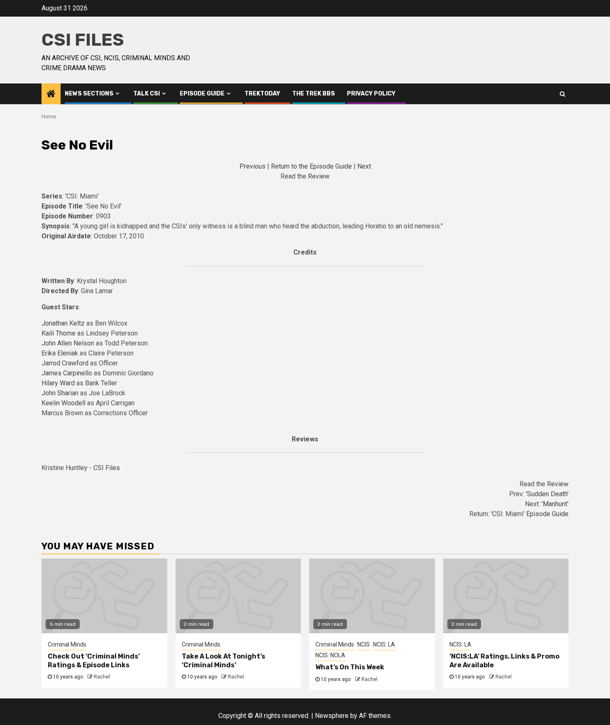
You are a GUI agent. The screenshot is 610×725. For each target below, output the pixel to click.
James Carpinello (66, 373)
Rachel (102, 677)
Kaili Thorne (58, 333)
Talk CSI (146, 93)
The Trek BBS (313, 93)
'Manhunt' (555, 504)
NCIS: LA (384, 644)
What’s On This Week (349, 667)
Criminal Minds (67, 644)
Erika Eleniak (59, 353)
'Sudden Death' (547, 494)
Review (318, 176)
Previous (252, 166)
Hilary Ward (58, 383)
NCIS (363, 644)
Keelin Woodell (63, 403)
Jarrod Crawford (64, 363)
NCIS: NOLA (330, 655)
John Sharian (59, 393)
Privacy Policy (371, 93)
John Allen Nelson (67, 343)
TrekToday (262, 93)
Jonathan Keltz (63, 323)
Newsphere (332, 716)
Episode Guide (202, 93)
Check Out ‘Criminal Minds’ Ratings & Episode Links (94, 660)
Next (364, 166)
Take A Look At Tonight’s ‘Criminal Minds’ (223, 660)
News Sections (89, 93)
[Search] (562, 94)
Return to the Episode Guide (311, 166)
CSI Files (82, 39)
